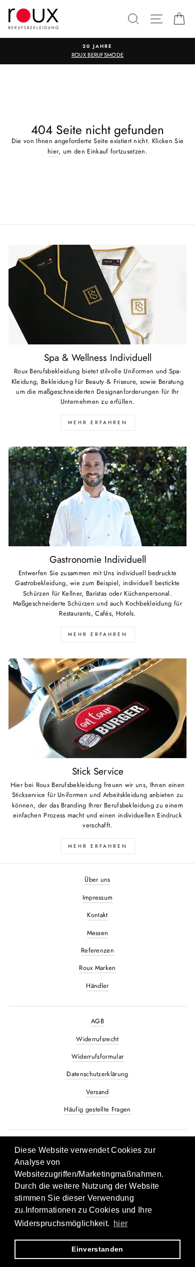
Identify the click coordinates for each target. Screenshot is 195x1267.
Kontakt (97, 915)
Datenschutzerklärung (97, 1074)
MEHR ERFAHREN (98, 422)
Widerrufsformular (98, 1056)
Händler (97, 985)
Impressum (97, 897)
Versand (97, 1092)
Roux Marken (97, 967)
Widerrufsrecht (97, 1039)
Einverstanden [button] (97, 1249)
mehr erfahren (98, 634)
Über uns (97, 879)
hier (53, 151)
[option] (97, 51)
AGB (97, 1021)
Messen (97, 933)
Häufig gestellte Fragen (97, 1109)
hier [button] (121, 1223)
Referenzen (97, 950)
